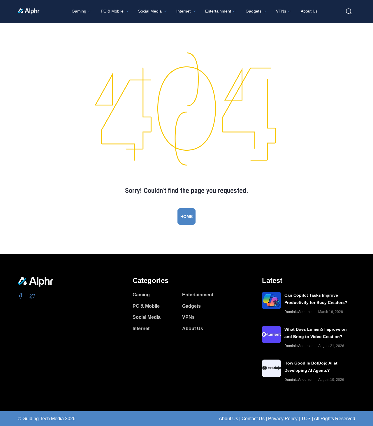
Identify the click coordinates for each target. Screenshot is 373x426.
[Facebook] (21, 296)
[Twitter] (32, 296)
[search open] (348, 11)
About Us (228, 418)
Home (186, 216)
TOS (306, 418)
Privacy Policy (283, 418)
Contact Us (253, 418)
